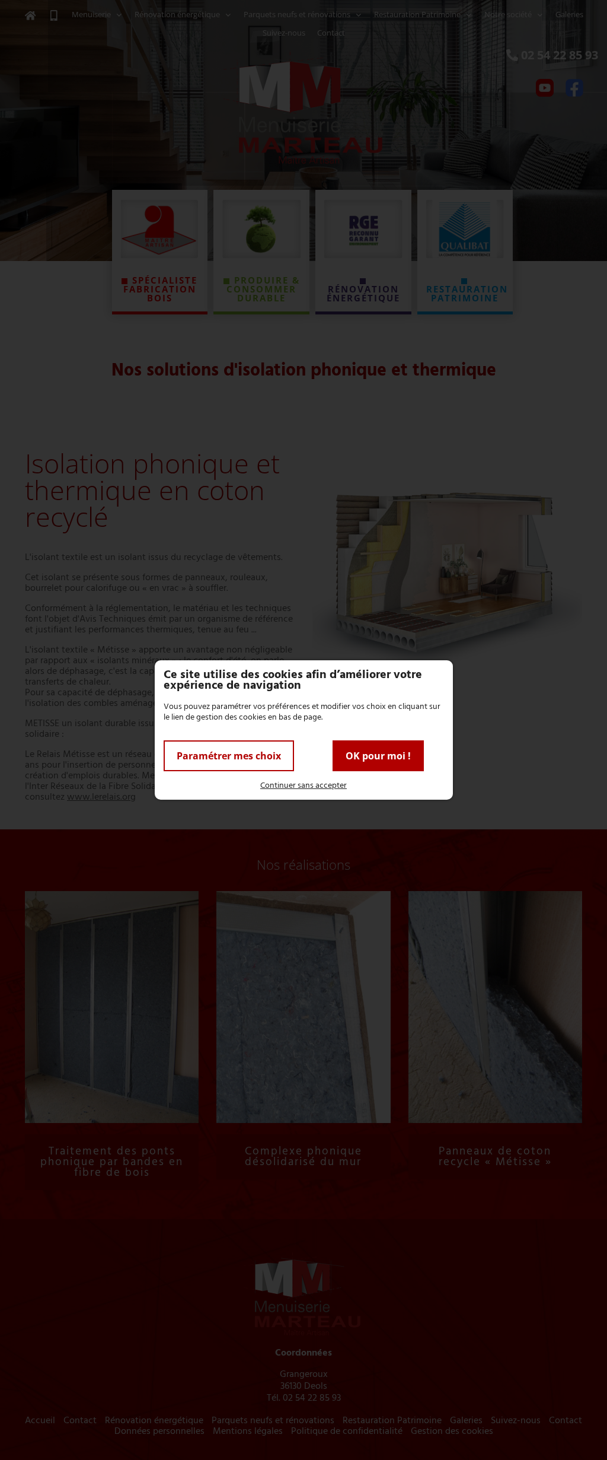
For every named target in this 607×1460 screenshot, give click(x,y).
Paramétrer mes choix (229, 755)
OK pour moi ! (378, 755)
